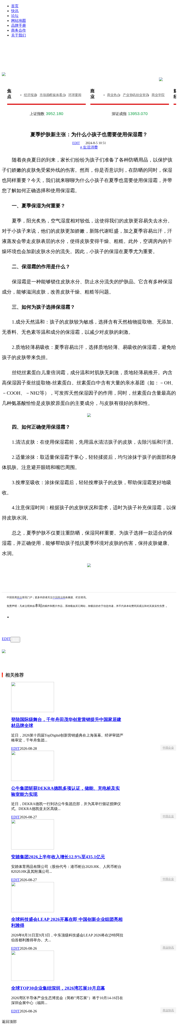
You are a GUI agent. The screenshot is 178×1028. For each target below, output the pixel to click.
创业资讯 (142, 95)
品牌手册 (18, 25)
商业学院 (158, 95)
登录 (53, 49)
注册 (134, 49)
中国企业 (168, 747)
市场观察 (46, 95)
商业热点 (113, 95)
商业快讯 (168, 947)
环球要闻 (74, 95)
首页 (15, 6)
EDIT (76, 143)
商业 (92, 94)
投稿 (93, 56)
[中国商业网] (4, 74)
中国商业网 (59, 597)
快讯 (15, 11)
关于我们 (18, 35)
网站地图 (18, 21)
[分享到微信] (20, 624)
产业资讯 (129, 95)
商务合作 (18, 30)
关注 (15, 639)
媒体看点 (59, 95)
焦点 (9, 94)
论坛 (15, 16)
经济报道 (30, 95)
